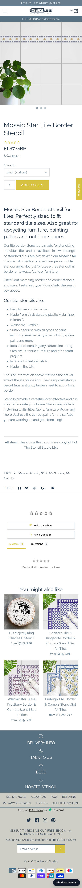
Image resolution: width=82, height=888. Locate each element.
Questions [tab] (37, 544)
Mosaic (34, 473)
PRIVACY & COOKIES (17, 803)
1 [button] (37, 108)
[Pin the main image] (34, 488)
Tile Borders (56, 473)
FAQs (54, 796)
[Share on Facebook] (19, 488)
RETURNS (69, 796)
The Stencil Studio (45, 861)
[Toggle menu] (5, 11)
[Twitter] (29, 820)
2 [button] (41, 108)
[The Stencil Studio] (41, 11)
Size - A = (10, 165)
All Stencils (21, 473)
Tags (7, 473)
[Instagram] (45, 820)
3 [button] (45, 108)
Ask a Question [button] (42, 534)
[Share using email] (52, 488)
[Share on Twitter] (26, 488)
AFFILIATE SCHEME (65, 803)
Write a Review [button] (43, 525)
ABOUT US (38, 796)
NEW (44, 473)
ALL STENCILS (16, 796)
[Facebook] (37, 820)
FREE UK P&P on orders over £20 (41, 19)
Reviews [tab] (13, 544)
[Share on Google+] (43, 488)
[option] (41, 63)
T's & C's (42, 803)
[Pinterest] (53, 820)
